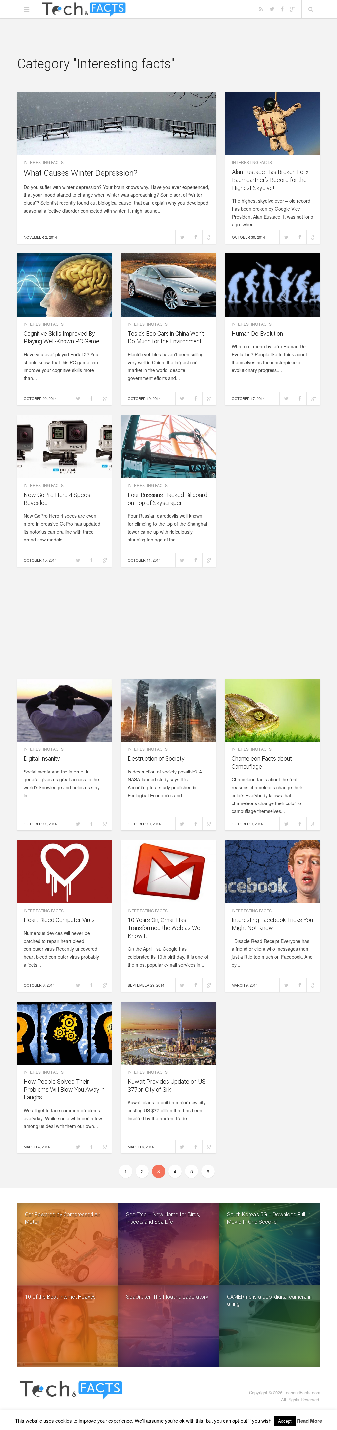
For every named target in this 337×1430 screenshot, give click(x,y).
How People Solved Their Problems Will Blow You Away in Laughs (64, 1089)
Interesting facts (44, 162)
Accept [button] (285, 1421)
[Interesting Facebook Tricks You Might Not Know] (272, 871)
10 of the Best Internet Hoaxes (60, 1297)
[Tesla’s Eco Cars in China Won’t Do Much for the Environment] (168, 285)
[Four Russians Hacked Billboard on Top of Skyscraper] (168, 446)
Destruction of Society (156, 758)
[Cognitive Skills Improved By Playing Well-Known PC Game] (64, 285)
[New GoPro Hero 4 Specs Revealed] (64, 446)
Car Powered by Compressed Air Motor (62, 1218)
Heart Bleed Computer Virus (59, 920)
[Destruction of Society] (168, 710)
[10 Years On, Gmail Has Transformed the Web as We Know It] (168, 871)
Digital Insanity (42, 758)
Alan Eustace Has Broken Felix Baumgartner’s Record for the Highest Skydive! (270, 179)
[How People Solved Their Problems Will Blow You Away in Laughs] (64, 1033)
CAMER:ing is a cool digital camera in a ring (269, 1300)
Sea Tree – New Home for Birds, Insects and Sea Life (163, 1218)
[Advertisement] (168, 38)
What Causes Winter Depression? (80, 173)
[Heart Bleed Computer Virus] (64, 871)
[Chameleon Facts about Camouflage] (272, 710)
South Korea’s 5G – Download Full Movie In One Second (266, 1218)
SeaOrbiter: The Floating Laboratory (167, 1297)
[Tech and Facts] (83, 9)
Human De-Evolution (257, 333)
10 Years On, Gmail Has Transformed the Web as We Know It (164, 928)
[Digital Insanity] (64, 710)
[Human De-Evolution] (272, 285)
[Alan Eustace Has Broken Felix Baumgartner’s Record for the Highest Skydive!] (272, 123)
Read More (309, 1420)
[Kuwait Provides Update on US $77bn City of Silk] (168, 1033)
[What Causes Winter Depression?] (116, 123)
